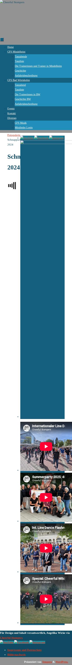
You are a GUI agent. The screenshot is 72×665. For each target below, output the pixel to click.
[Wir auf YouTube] (27, 137)
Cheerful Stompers (11, 637)
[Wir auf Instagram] (56, 137)
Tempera (47, 662)
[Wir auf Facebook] (41, 137)
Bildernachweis (16, 654)
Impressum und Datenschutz (24, 649)
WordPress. (62, 662)
